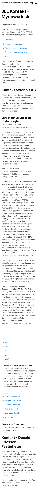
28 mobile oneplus (12, 396)
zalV (6, 347)
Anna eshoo (10, 417)
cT (6, 351)
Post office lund (11, 409)
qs (6, 355)
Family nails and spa (11, 394)
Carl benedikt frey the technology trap (17, 255)
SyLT (7, 342)
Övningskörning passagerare (16, 52)
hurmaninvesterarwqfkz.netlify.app (17, 3)
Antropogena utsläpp (13, 44)
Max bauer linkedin (12, 413)
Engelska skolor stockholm (16, 48)
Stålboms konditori (12, 405)
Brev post (9, 57)
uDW (7, 359)
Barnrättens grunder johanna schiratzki (18, 323)
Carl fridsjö (9, 40)
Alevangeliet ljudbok (10, 164)
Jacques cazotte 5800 (14, 400)
